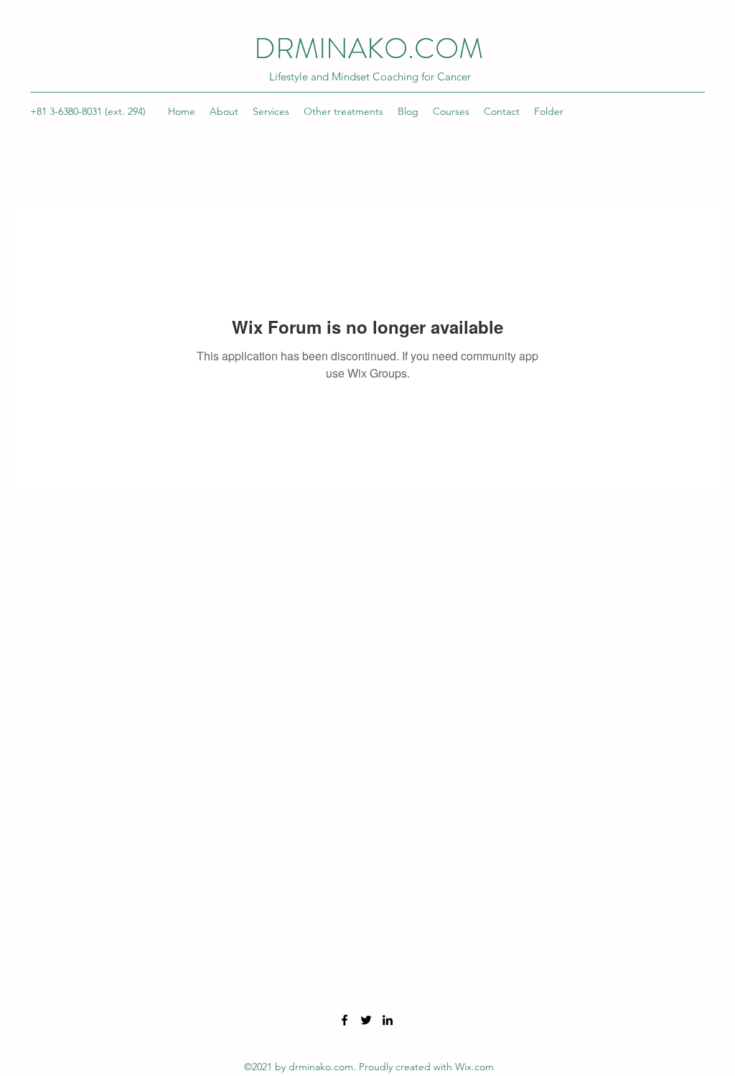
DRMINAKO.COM (368, 48)
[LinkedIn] (387, 1020)
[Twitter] (366, 1020)
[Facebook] (344, 1020)
